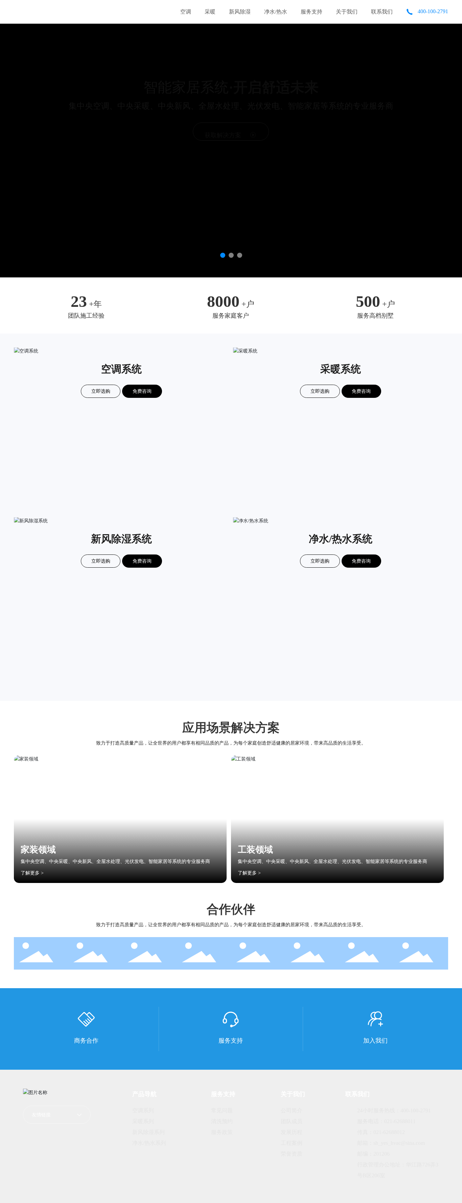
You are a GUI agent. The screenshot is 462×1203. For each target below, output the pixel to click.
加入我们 (375, 1040)
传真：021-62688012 (381, 1132)
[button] (222, 255)
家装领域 (38, 850)
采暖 (210, 12)
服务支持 (311, 12)
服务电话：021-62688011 (386, 1121)
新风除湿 (240, 12)
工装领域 (255, 850)
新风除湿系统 (121, 538)
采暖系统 (340, 368)
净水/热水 (275, 12)
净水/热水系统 (340, 538)
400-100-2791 (432, 11)
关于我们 (346, 12)
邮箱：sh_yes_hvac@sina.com (391, 1143)
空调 (185, 12)
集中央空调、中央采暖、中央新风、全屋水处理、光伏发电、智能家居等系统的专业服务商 (115, 861)
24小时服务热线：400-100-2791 (394, 1110)
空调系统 (121, 368)
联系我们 (382, 12)
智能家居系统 (231, 84)
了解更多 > (32, 873)
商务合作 (86, 1040)
